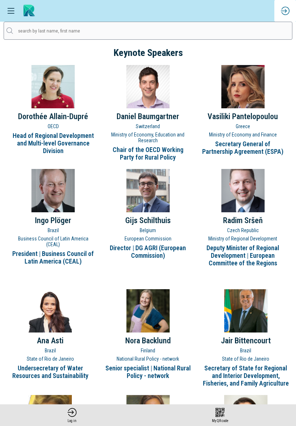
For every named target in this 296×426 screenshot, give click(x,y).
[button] (11, 11)
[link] (72, 415)
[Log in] (285, 11)
